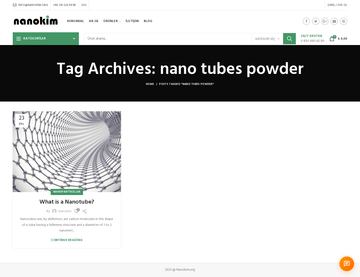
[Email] (334, 21)
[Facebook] (306, 21)
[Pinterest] (343, 21)
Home (150, 84)
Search (289, 38)
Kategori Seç (265, 39)
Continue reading (67, 240)
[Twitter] (315, 21)
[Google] (325, 21)
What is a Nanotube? (66, 202)
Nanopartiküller (67, 191)
